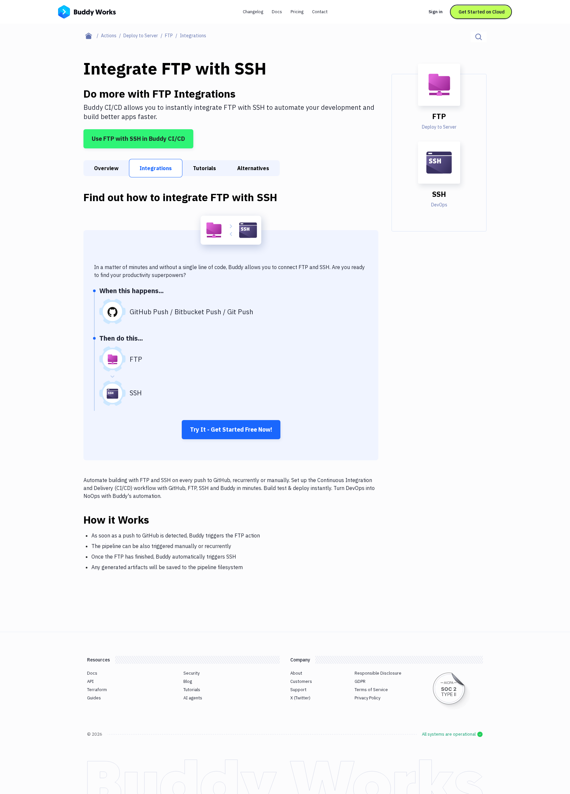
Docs (277, 12)
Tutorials (204, 168)
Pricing (297, 12)
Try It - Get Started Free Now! (231, 429)
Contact (320, 12)
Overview (106, 168)
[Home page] (92, 36)
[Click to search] (479, 37)
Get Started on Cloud (482, 12)
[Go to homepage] (87, 11)
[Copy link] (157, 520)
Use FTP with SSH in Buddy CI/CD (138, 138)
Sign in (435, 12)
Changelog (253, 12)
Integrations (156, 168)
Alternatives (253, 168)
